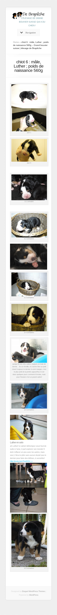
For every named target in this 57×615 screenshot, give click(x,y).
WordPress (33, 595)
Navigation (30, 32)
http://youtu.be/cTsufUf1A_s (21, 461)
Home (16, 42)
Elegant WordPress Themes (33, 591)
